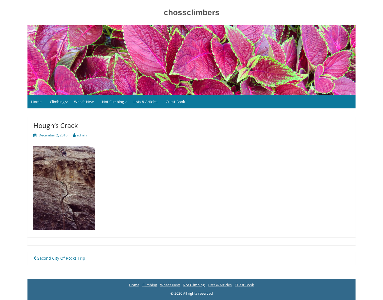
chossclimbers (192, 12)
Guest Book (175, 101)
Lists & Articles (145, 101)
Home (36, 101)
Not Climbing (113, 101)
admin (82, 135)
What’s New (84, 101)
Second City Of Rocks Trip (60, 258)
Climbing (57, 101)
